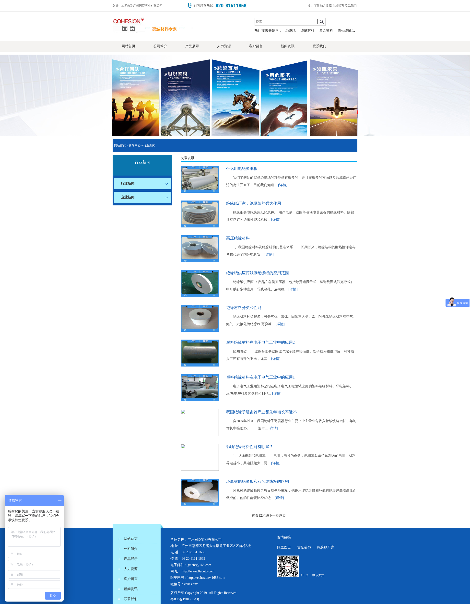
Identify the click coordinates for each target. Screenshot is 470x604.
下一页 (274, 515)
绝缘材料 (307, 30)
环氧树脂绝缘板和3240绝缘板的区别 (257, 481)
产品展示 (192, 46)
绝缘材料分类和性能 (243, 308)
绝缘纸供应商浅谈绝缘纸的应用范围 (257, 273)
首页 (255, 515)
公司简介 (160, 46)
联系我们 (351, 5)
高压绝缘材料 (238, 238)
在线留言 (338, 5)
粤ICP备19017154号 (185, 599)
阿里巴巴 (284, 547)
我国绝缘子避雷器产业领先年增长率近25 (261, 412)
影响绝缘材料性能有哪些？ (249, 447)
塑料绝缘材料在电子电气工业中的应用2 (260, 342)
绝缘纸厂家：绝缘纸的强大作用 (253, 203)
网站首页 (128, 46)
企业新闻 (128, 197)
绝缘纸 (290, 30)
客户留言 (256, 46)
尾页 (282, 515)
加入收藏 (326, 5)
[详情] (282, 185)
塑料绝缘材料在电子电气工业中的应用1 (260, 377)
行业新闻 (149, 145)
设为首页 (313, 5)
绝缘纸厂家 (325, 547)
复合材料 (326, 30)
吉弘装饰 (304, 547)
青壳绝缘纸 (346, 30)
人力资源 (224, 46)
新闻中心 (135, 145)
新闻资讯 (287, 46)
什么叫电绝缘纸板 (242, 168)
